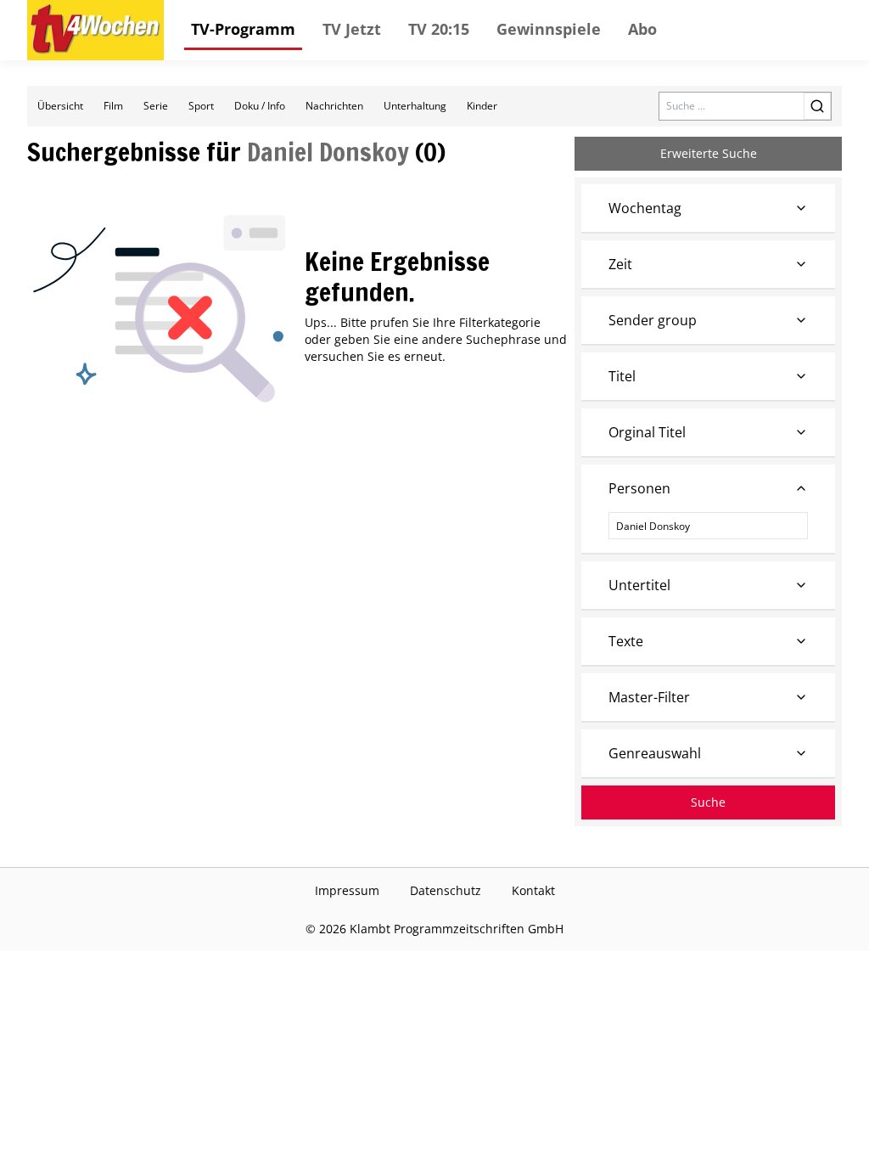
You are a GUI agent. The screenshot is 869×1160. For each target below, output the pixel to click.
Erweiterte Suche (708, 153)
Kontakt (533, 890)
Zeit (620, 264)
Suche (708, 802)
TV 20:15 (438, 29)
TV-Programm (243, 29)
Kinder (482, 106)
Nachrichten (334, 106)
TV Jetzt (351, 29)
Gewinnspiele (548, 29)
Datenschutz (445, 890)
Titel (622, 376)
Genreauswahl (654, 753)
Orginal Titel (647, 432)
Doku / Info (259, 106)
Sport (201, 106)
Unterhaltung (415, 106)
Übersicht (60, 106)
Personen (639, 488)
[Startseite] (95, 30)
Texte (625, 641)
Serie (155, 106)
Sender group (652, 320)
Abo (642, 29)
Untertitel (639, 585)
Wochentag (644, 208)
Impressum (347, 890)
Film (113, 106)
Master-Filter (649, 697)
